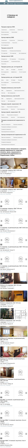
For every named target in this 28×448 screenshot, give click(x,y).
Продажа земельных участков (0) (11, 87)
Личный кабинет (20, 3)
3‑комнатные (20, 29)
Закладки (12, 3)
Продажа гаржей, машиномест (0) (11, 104)
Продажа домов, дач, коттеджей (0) (11, 66)
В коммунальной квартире (15, 50)
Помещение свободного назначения (9, 139)
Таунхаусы (20, 69)
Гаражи (2, 106)
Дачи (7, 69)
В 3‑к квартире (13, 53)
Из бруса (3, 74)
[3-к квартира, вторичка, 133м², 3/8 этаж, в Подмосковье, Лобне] (7, 207)
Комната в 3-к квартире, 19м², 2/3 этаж (10, 285)
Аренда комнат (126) (7, 56)
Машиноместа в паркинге (12, 106)
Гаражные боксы (4, 109)
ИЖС (2, 90)
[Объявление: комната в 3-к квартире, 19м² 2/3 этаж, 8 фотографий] (13, 283)
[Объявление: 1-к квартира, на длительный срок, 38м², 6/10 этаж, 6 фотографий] (7, 226)
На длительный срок (5, 42)
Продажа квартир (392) (8, 27)
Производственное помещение (8, 131)
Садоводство (9, 90)
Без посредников (5, 34)
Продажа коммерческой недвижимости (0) (13, 121)
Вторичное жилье (5, 32)
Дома (2, 69)
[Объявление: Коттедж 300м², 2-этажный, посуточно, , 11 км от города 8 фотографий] (7, 418)
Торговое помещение (17, 124)
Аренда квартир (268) (7, 37)
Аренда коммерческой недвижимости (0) (13, 134)
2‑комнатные (12, 29)
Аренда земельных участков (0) (10, 96)
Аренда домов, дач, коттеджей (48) (11, 77)
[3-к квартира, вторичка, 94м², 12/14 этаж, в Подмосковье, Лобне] (7, 188)
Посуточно (14, 42)
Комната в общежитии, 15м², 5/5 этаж (10, 303)
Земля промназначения (19, 90)
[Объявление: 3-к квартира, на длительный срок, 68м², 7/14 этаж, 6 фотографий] (7, 245)
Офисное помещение (5, 124)
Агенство (3, 101)
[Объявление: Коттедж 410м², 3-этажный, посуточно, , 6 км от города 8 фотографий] (7, 439)
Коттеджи (13, 69)
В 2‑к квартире (4, 53)
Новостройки (14, 32)
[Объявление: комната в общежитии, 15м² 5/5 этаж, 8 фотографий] (13, 301)
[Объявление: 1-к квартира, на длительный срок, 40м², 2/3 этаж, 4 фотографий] (7, 264)
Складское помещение (6, 129)
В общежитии (4, 50)
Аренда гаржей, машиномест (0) (10, 112)
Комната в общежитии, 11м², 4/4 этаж (10, 320)
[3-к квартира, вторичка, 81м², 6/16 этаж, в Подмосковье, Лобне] (7, 168)
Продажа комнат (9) (7, 48)
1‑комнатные (4, 29)
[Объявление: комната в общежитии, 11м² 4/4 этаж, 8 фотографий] (13, 319)
